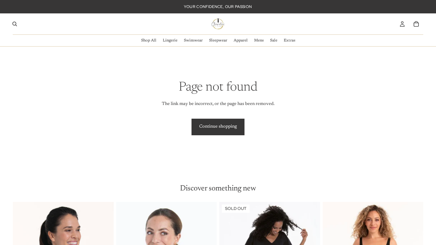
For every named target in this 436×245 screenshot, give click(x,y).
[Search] (15, 24)
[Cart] (416, 24)
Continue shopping (218, 126)
